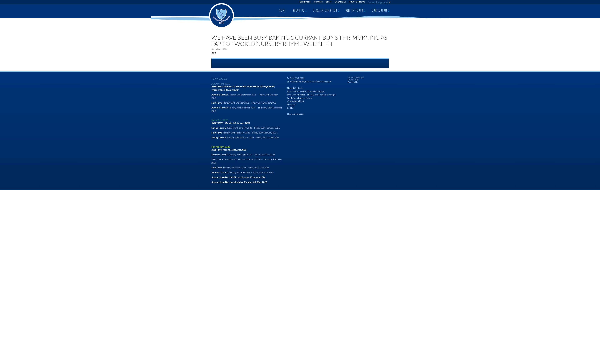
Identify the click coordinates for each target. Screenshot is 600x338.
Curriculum (380, 10)
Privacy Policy (353, 80)
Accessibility (353, 82)
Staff (329, 2)
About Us (299, 10)
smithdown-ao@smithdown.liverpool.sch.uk (310, 81)
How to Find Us (357, 2)
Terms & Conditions (356, 77)
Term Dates (305, 2)
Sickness (318, 2)
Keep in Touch (355, 10)
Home (282, 10)
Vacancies (340, 2)
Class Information (325, 10)
